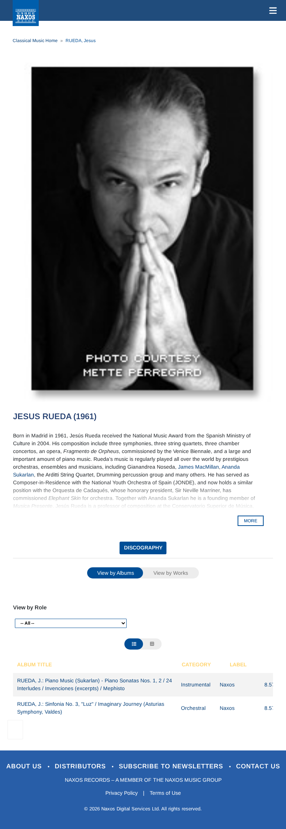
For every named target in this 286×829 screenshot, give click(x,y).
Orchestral (193, 708)
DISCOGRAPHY (143, 548)
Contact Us (258, 766)
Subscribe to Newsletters (172, 766)
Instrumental (195, 685)
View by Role (30, 607)
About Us (25, 766)
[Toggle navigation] (271, 10)
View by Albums (115, 573)
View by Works (170, 573)
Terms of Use (165, 793)
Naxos (227, 685)
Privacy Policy (121, 793)
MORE (250, 520)
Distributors (81, 766)
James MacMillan (198, 467)
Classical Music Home (35, 40)
